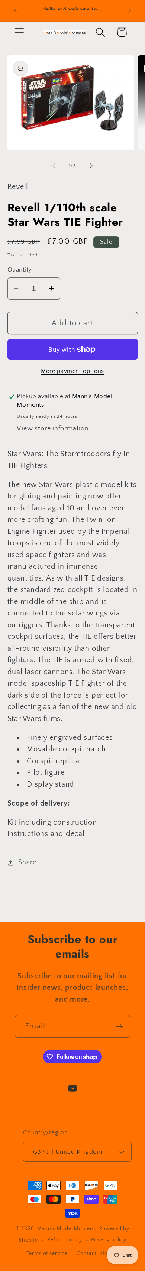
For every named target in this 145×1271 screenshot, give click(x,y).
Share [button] (27, 862)
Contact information (102, 1254)
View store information (52, 428)
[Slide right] (91, 165)
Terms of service (47, 1254)
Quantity (19, 269)
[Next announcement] (130, 11)
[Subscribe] (119, 1026)
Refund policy (64, 1240)
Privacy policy (108, 1240)
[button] (19, 32)
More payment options (72, 371)
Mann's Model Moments (67, 1229)
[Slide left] (53, 165)
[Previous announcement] (15, 11)
